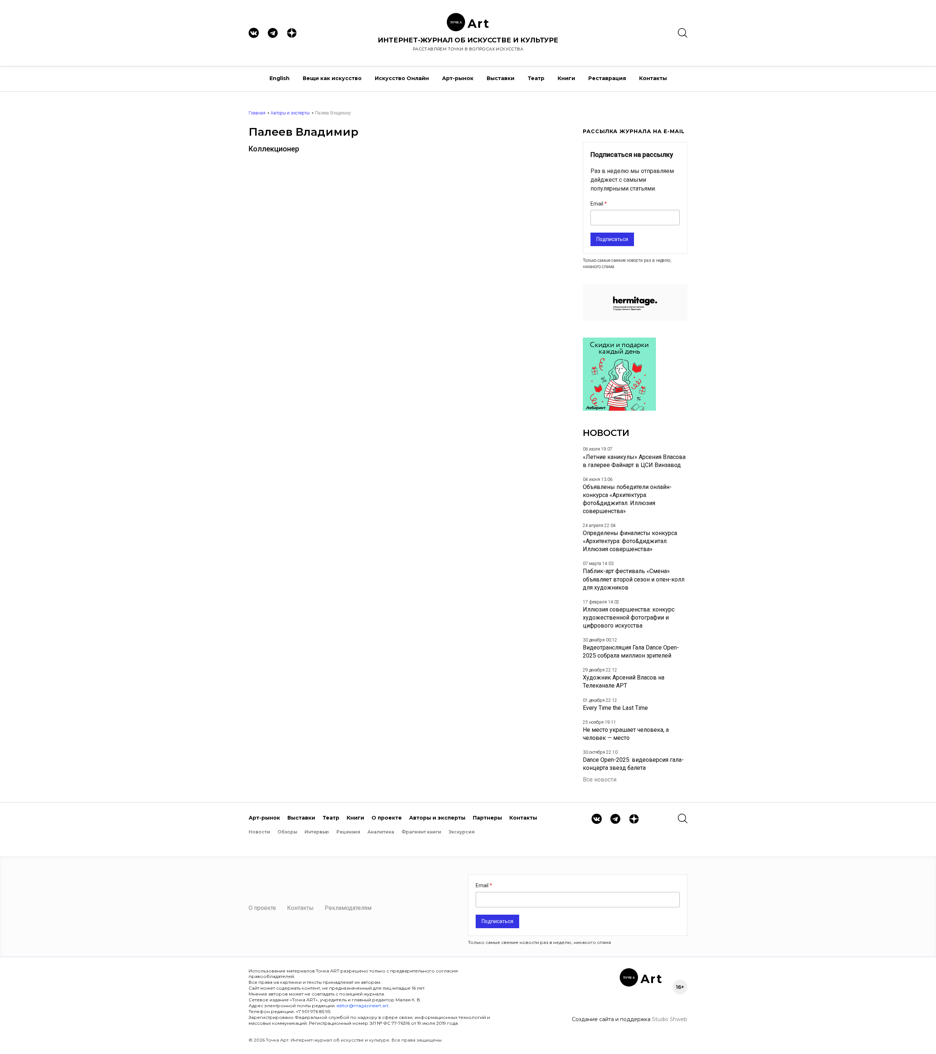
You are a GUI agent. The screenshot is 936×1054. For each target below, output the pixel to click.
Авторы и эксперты (290, 113)
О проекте (386, 817)
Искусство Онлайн (402, 78)
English (279, 78)
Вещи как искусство (332, 78)
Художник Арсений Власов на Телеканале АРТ (623, 681)
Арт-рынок (457, 78)
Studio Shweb (669, 1019)
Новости (259, 832)
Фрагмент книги (421, 832)
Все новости (599, 779)
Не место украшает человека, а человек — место (626, 733)
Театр (536, 78)
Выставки (500, 78)
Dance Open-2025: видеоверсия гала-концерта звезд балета (633, 763)
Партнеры (487, 817)
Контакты (653, 78)
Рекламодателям (348, 907)
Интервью (317, 832)
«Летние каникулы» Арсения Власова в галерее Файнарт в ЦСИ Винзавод (634, 460)
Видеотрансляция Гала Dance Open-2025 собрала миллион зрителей (631, 651)
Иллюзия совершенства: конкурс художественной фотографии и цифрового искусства (629, 617)
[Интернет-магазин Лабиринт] (619, 408)
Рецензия (348, 832)
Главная (257, 113)
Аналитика (380, 832)
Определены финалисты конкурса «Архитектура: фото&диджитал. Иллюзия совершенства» (630, 541)
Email (597, 204)
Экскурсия (462, 832)
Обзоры (287, 832)
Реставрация (607, 78)
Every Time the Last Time (615, 707)
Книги (566, 78)
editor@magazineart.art (363, 1005)
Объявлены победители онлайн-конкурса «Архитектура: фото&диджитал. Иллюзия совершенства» (627, 499)
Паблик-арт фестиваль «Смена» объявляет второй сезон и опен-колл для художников (633, 579)
